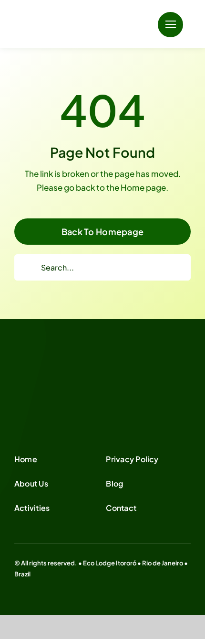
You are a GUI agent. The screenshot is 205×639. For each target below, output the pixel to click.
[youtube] (48, 582)
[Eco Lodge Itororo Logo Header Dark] (71, 13)
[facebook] (17, 582)
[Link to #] (170, 24)
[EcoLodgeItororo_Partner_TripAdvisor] (71, 385)
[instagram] (32, 582)
